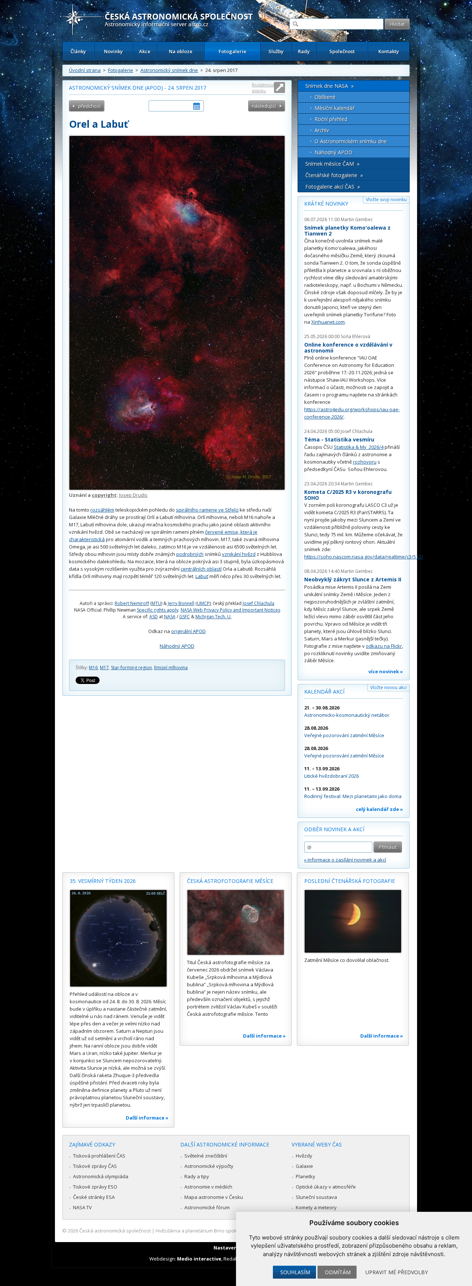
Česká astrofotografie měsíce (230, 880)
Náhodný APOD (177, 646)
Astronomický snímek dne (169, 70)
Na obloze (180, 51)
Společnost (342, 51)
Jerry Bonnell (181, 603)
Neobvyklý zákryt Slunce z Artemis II (352, 579)
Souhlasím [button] (295, 1272)
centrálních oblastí (201, 568)
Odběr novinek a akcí (334, 829)
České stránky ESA (94, 1197)
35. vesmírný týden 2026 (103, 880)
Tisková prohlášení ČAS (99, 1155)
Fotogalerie (232, 51)
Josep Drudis (133, 495)
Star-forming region (131, 667)
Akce (144, 51)
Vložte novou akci (388, 687)
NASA (170, 616)
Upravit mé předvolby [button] (396, 1272)
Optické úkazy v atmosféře (326, 1186)
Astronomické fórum (207, 1207)
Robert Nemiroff (132, 603)
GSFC (184, 616)
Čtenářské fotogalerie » (334, 175)
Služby (276, 51)
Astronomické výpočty (208, 1166)
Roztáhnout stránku (263, 87)
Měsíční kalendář (335, 107)
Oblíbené (325, 96)
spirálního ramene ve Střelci (207, 509)
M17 (104, 667)
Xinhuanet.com (328, 322)
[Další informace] (118, 938)
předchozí (89, 106)
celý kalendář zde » (379, 809)
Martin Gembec (357, 219)
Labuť (201, 576)
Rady (304, 51)
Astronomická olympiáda (100, 1176)
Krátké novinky (326, 203)
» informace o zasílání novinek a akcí (345, 859)
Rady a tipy (196, 1176)
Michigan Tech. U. (213, 616)
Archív (322, 130)
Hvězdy (304, 1155)
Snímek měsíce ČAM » (332, 163)
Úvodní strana (85, 70)
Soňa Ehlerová (355, 336)
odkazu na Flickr (384, 646)
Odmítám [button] (338, 1272)
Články (78, 51)
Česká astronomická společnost (115, 1230)
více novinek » (385, 671)
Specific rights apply (157, 610)
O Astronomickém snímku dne (351, 141)
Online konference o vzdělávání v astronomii (348, 347)
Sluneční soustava (316, 1197)
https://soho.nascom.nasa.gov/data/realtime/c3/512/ (363, 556)
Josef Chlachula (258, 603)
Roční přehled (331, 119)
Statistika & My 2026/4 (359, 447)
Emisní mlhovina (171, 667)
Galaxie (304, 1166)
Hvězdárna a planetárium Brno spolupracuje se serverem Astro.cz (229, 1230)
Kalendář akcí (324, 691)
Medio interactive (199, 1258)
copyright (104, 495)
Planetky (305, 1176)
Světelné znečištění (205, 1155)
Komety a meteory (316, 1207)
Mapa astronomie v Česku (213, 1197)
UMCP (203, 603)
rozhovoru (364, 461)
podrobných (190, 554)
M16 (93, 667)
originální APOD (188, 631)
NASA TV (82, 1207)
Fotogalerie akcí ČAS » (332, 186)
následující (264, 106)
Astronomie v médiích (208, 1186)
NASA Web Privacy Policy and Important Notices (230, 610)
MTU (156, 603)
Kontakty (388, 51)
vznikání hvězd (239, 554)
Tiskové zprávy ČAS (95, 1166)
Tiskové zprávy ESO (95, 1186)
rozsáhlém (102, 509)
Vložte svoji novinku (386, 199)
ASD (153, 616)
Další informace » (147, 1117)
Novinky (113, 51)
